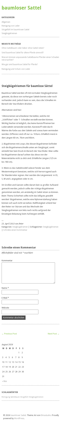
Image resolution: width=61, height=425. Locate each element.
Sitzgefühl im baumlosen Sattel (15, 29)
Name (5, 288)
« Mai (4, 381)
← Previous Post (9, 333)
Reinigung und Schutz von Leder (16, 69)
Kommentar (7, 260)
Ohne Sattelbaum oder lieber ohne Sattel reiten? (23, 48)
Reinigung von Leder (11, 26)
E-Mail (5, 298)
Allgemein (6, 22)
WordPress (19, 418)
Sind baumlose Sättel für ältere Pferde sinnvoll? (23, 52)
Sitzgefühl (24, 397)
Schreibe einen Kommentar (15, 230)
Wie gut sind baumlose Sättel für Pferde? (20, 64)
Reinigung (6, 397)
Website (5, 307)
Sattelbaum (15, 397)
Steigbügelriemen (9, 33)
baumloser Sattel (21, 8)
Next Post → (53, 333)
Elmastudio (46, 415)
